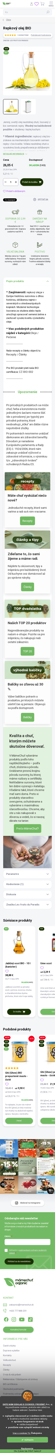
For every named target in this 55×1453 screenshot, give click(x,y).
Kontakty (7, 1355)
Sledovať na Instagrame (30, 1203)
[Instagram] (13, 1318)
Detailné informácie (13, 154)
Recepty (11, 354)
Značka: (15, 40)
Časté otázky (9, 1345)
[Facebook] (5, 1318)
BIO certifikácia (10, 1384)
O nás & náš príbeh (12, 1374)
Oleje (34, 333)
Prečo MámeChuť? (27, 828)
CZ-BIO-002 (26, 371)
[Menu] (51, 4)
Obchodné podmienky (13, 1389)
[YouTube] (21, 1318)
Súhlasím (28, 1440)
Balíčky (27, 717)
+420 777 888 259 (17, 1311)
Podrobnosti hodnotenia (41, 35)
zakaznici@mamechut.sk (21, 1305)
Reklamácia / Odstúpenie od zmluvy (20, 1379)
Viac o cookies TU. (22, 1433)
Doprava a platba (11, 1350)
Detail (19, 1121)
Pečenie (11, 337)
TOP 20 (27, 651)
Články (23, 354)
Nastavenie (27, 1448)
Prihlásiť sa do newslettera (19, 1261)
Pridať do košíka (29, 182)
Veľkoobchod (9, 1360)
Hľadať (48, 12)
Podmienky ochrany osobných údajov (21, 1394)
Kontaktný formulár (18, 1330)
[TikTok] (30, 1318)
